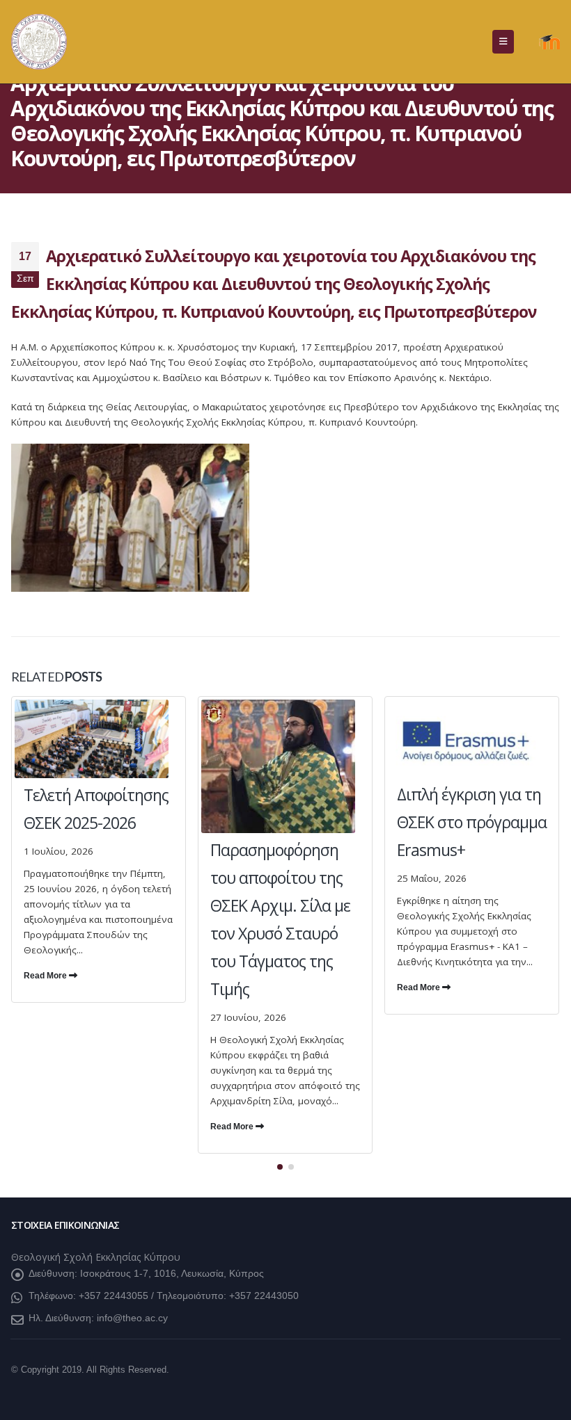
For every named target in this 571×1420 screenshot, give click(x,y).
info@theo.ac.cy (132, 1317)
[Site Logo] (39, 42)
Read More (46, 976)
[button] (503, 42)
